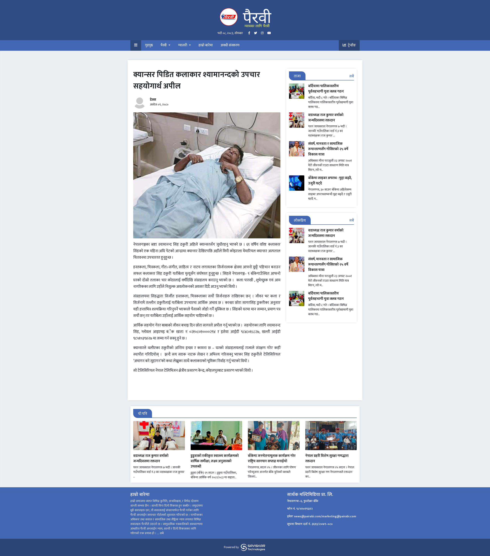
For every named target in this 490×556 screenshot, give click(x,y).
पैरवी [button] (164, 45)
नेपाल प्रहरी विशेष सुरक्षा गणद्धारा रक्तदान (327, 458)
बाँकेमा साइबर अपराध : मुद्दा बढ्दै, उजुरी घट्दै (330, 180)
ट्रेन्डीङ (351, 45)
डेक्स (153, 100)
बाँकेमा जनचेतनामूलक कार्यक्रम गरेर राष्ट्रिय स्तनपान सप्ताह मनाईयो (272, 458)
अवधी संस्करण (229, 45)
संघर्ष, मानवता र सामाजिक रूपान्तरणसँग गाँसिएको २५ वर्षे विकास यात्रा (328, 149)
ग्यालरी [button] (183, 45)
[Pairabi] (245, 17)
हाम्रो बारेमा (205, 45)
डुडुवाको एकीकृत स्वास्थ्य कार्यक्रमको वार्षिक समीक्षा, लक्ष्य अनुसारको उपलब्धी (215, 461)
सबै (351, 76)
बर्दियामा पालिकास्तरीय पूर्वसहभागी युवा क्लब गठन (326, 88)
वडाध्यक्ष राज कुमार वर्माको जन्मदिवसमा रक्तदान (325, 117)
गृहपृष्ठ (149, 45)
